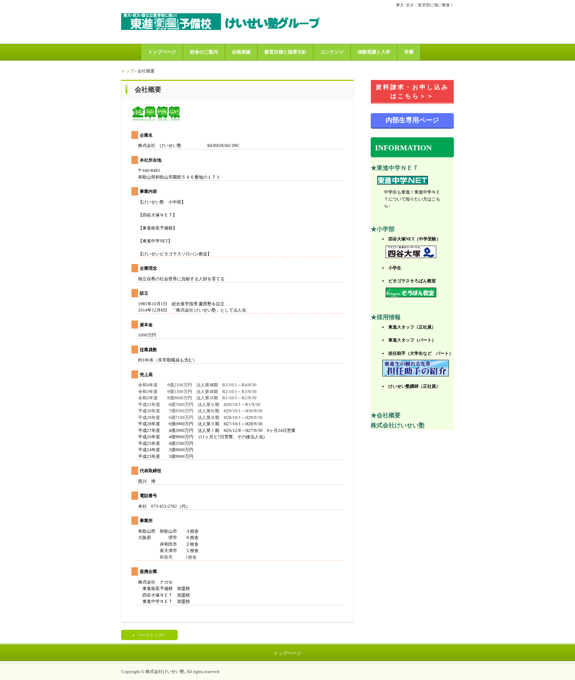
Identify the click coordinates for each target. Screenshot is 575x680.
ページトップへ (152, 635)
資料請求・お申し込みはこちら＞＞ (412, 91)
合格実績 (241, 52)
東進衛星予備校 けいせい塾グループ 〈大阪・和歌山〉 (221, 21)
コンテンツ (332, 52)
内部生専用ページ (412, 120)
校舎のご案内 (204, 52)
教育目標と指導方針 (285, 52)
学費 (409, 52)
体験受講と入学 (374, 52)
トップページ (162, 52)
